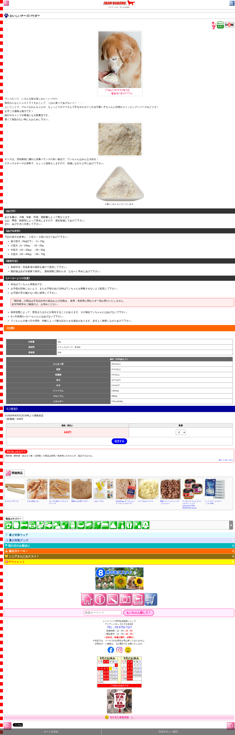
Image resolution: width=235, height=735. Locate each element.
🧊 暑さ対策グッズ (16, 540)
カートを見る (51, 731)
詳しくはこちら (226, 460)
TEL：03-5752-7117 (119, 627)
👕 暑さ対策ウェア (16, 534)
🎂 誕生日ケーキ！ (16, 550)
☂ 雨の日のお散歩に (17, 545)
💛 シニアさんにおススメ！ (22, 556)
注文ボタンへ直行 (168, 731)
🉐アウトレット (15, 561)
